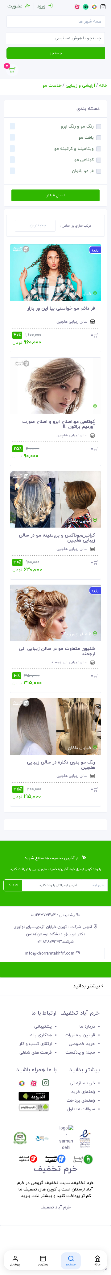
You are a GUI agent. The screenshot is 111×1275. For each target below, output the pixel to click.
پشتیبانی (43, 1026)
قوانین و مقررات (80, 1035)
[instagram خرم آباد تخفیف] (45, 1084)
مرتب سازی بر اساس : (76, 225)
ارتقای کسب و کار (35, 1044)
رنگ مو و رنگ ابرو (77, 127)
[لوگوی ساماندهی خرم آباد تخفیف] (66, 1138)
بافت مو (86, 138)
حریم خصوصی (82, 1044)
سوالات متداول (81, 1109)
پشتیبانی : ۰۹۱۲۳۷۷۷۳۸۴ (53, 915)
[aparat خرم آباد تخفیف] (33, 1084)
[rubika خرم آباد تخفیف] (22, 1084)
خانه (103, 86)
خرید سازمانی (82, 1083)
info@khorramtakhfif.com (50, 953)
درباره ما (87, 1026)
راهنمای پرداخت (81, 1100)
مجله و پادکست (80, 1052)
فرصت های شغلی (35, 1052)
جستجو (56, 53)
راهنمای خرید (83, 1092)
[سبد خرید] (12, 71)
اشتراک (12, 885)
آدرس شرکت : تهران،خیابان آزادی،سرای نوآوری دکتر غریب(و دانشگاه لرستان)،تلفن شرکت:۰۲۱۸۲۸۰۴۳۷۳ (53, 934)
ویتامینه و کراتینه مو (74, 149)
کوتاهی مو (84, 160)
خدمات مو (52, 86)
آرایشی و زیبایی (80, 86)
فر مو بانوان (83, 171)
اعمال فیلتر (55, 195)
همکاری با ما (40, 1035)
